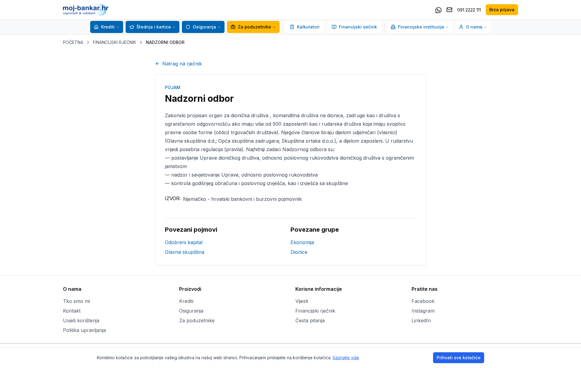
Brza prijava (501, 9)
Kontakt (71, 311)
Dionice (298, 252)
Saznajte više (346, 357)
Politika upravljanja (84, 330)
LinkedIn (421, 320)
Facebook (423, 301)
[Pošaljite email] (449, 10)
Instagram (423, 311)
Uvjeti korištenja (81, 320)
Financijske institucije (421, 26)
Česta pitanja (310, 320)
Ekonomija (302, 242)
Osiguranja (204, 26)
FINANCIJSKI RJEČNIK (114, 42)
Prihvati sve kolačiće (459, 357)
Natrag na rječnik (182, 64)
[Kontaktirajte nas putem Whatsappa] (438, 10)
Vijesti (301, 301)
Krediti (108, 26)
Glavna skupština (184, 252)
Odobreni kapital (183, 242)
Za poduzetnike (254, 26)
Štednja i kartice (153, 26)
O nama (474, 26)
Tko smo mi (76, 301)
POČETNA (73, 42)
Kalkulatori (308, 26)
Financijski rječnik (358, 26)
